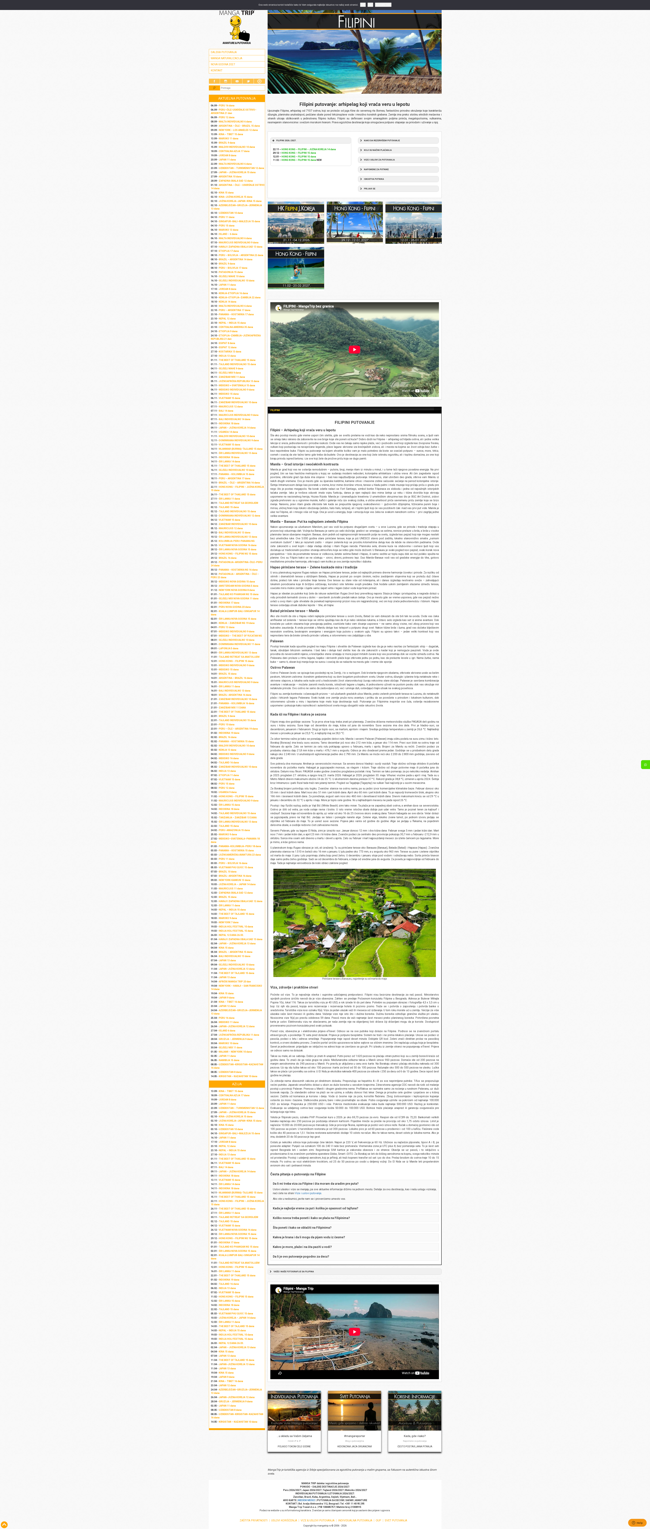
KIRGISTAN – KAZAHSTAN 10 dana (238, 1076)
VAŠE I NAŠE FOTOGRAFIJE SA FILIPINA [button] (294, 1271)
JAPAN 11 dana (227, 159)
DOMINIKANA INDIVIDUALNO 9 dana (239, 440)
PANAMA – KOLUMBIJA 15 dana (236, 474)
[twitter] (248, 81)
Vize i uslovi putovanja (308, 1193)
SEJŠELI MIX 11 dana (230, 1047)
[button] (398, 140)
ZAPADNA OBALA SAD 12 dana (236, 180)
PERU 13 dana (226, 627)
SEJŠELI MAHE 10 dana (232, 276)
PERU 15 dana (226, 225)
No (370, 4)
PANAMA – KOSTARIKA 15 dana (236, 741)
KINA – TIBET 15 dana (231, 134)
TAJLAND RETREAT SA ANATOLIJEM (239, 657)
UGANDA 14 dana (228, 432)
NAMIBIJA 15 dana (229, 1060)
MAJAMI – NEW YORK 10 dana (235, 1051)
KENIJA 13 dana (227, 750)
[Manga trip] (237, 27)
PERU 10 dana (226, 724)
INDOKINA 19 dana (229, 733)
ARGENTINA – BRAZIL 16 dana (235, 678)
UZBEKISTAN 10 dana (231, 213)
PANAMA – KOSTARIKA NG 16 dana (238, 569)
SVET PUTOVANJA (396, 1520)
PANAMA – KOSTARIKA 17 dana (236, 314)
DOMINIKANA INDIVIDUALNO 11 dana (239, 644)
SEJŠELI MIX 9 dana (230, 372)
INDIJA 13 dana (227, 355)
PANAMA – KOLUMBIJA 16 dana (236, 703)
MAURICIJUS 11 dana (231, 888)
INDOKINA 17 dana (229, 602)
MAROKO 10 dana (228, 1043)
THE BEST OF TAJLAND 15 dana (236, 914)
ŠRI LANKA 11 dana (229, 498)
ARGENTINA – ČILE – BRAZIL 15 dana (239, 125)
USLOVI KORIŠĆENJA (284, 1520)
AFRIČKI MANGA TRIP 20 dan (235, 981)
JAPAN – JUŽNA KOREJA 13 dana (237, 943)
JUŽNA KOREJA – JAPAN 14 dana (237, 884)
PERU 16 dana (226, 105)
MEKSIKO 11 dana (229, 1022)
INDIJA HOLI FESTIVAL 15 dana (236, 930)
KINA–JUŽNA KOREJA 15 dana (235, 197)
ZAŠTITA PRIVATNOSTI (254, 1520)
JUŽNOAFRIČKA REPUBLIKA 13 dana (239, 381)
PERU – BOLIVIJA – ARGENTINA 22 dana (241, 255)
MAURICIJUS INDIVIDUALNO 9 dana (238, 242)
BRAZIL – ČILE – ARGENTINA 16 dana (239, 482)
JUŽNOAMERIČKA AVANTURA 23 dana (240, 854)
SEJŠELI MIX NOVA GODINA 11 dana (238, 598)
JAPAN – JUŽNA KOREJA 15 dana (237, 172)
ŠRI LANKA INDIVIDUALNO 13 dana (238, 453)
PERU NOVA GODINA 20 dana (235, 607)
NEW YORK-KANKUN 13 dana (234, 880)
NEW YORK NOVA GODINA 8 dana (237, 590)
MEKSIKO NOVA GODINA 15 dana (237, 581)
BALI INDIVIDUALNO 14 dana (234, 419)
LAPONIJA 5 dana (228, 648)
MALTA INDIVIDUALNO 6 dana (235, 121)
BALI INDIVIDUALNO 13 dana (234, 532)
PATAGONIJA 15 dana (231, 272)
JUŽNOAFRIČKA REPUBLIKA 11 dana (239, 1034)
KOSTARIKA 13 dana (230, 351)
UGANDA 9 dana (228, 792)
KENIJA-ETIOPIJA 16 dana (233, 293)
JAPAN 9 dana (226, 997)
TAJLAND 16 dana (229, 762)
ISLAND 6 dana (227, 1030)
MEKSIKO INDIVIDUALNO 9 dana (236, 389)
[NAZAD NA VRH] (4, 1525)
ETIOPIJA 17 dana (229, 251)
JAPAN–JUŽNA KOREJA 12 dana (237, 1026)
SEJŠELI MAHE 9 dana (231, 368)
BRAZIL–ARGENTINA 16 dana (235, 695)
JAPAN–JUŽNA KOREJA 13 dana (237, 969)
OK (362, 4)
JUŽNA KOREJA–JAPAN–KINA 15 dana (240, 201)
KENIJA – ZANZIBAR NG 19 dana (237, 623)
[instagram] (225, 81)
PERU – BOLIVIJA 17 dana (233, 268)
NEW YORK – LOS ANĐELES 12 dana (238, 130)
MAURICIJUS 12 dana (231, 406)
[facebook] (214, 81)
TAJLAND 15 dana (229, 507)
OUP (378, 1520)
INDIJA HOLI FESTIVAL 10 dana (236, 926)
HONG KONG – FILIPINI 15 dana (236, 661)
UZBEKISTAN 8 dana (230, 1072)
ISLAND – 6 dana (228, 234)
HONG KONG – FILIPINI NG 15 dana (238, 553)
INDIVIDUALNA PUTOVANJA (355, 1520)
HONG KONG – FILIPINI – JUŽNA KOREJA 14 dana (308, 149)
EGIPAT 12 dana (227, 347)
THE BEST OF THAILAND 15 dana (237, 360)
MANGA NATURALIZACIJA (226, 58)
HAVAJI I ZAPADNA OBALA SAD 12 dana (240, 901)
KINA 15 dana (226, 192)
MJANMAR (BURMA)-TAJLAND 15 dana (241, 448)
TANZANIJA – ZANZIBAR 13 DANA (238, 817)
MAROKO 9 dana (228, 834)
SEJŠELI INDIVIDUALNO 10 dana (236, 280)
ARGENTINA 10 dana (230, 176)
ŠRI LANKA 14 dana (229, 461)
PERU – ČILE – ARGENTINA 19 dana (238, 728)
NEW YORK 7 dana (229, 922)
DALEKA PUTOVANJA (224, 52)
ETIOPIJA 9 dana (228, 331)
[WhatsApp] (645, 764)
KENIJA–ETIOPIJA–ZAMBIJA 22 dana (240, 297)
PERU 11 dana (226, 217)
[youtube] (237, 81)
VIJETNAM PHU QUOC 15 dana (236, 867)
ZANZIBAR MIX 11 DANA (232, 707)
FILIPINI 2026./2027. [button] (286, 140)
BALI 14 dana (226, 410)
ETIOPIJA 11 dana (229, 775)
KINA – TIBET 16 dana (231, 1002)
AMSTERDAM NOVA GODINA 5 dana (238, 585)
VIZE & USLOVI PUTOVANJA (317, 1520)
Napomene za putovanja (415, 1441)
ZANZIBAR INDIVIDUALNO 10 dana (238, 402)
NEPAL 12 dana (227, 318)
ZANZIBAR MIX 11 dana (232, 377)
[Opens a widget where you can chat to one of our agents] (637, 1523)
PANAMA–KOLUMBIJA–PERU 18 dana (240, 846)
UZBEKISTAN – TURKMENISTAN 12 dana (241, 168)
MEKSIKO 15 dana (229, 394)
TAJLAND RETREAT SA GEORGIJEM (238, 503)
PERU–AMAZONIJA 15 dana (234, 830)
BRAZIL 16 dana (227, 558)
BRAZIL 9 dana (227, 142)
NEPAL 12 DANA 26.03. (231, 935)
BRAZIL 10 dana (227, 871)
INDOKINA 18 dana (229, 423)
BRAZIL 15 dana (227, 673)
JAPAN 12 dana (227, 1006)
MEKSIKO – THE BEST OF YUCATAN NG (240, 635)
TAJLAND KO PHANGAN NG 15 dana (238, 594)
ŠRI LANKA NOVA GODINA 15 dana (237, 549)
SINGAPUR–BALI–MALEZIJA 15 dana (239, 221)
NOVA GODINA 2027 (223, 64)
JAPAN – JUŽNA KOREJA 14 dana (237, 427)
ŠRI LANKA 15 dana (229, 804)
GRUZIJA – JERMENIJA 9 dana (236, 1039)
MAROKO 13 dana (228, 229)
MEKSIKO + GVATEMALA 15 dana (237, 385)
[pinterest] (259, 81)
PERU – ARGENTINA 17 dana (234, 310)
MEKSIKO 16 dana (229, 758)
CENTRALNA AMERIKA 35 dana (236, 327)
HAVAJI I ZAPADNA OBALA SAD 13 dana (240, 246)
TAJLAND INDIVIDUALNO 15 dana (237, 364)
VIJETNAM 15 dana (229, 398)
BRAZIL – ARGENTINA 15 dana (235, 952)
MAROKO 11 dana (228, 138)
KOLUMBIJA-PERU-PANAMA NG (237, 541)
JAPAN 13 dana (227, 960)
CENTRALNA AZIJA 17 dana (234, 151)
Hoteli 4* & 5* (294, 1441)
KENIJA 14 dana (227, 301)
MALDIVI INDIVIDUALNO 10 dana (237, 147)
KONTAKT (216, 70)
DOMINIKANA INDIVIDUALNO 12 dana (239, 515)
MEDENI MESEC (307, 1500)
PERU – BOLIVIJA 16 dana (233, 863)
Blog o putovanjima (354, 1441)
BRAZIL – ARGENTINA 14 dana (235, 259)
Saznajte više (383, 4)
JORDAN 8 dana (227, 155)
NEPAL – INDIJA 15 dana (232, 322)
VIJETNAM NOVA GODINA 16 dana (237, 545)
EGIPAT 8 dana (227, 343)
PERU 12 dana (226, 117)
